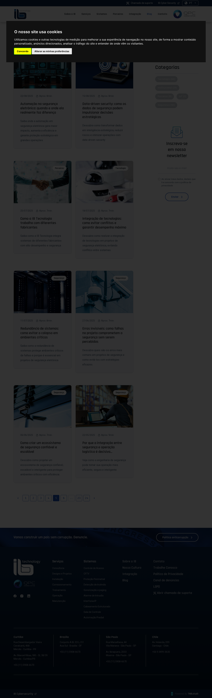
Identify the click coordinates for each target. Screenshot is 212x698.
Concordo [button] (22, 51)
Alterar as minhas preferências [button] (51, 51)
